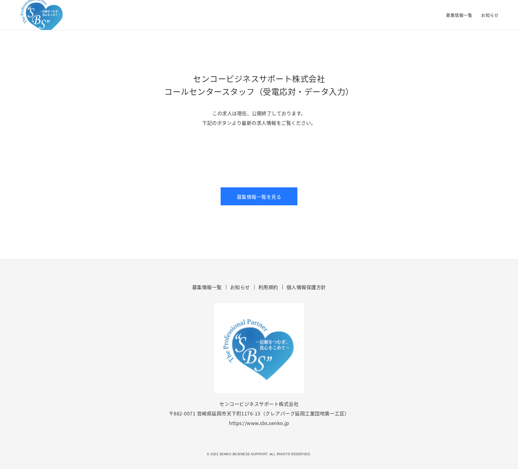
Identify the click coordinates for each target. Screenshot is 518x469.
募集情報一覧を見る (259, 196)
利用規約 (268, 287)
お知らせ (490, 15)
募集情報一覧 (459, 15)
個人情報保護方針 (306, 287)
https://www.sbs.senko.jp (259, 422)
